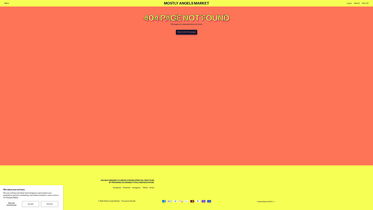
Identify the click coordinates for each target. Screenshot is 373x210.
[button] (357, 3)
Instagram (136, 188)
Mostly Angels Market (186, 3)
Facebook (117, 188)
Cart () (365, 3)
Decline (49, 204)
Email (151, 188)
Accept (31, 204)
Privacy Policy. (12, 197)
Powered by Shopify (128, 201)
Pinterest (126, 188)
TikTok (145, 188)
